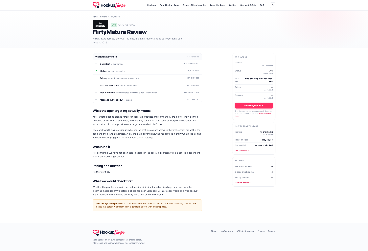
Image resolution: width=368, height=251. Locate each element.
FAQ (262, 5)
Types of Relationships (194, 5)
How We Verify (226, 231)
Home (95, 17)
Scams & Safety (248, 5)
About (213, 231)
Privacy (261, 231)
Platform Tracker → (243, 183)
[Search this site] (272, 5)
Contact (271, 231)
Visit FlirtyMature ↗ (253, 105)
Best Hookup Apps (169, 5)
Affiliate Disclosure (245, 231)
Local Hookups (217, 5)
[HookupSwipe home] (109, 5)
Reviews (151, 5)
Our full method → (242, 151)
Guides (232, 5)
